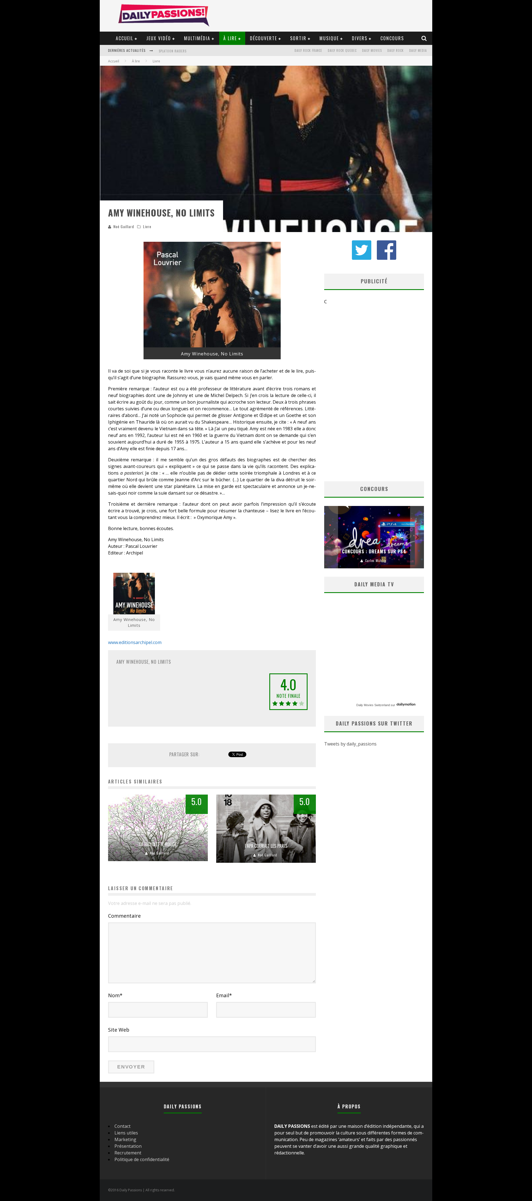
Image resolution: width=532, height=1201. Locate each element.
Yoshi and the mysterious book (184, 51)
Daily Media (418, 50)
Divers (359, 38)
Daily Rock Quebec (342, 50)
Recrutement (127, 1153)
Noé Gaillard (123, 226)
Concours (392, 38)
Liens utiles (126, 1133)
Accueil (124, 38)
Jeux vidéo (158, 38)
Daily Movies (372, 50)
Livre (147, 226)
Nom (115, 995)
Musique (329, 38)
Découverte (263, 38)
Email (224, 995)
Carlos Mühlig (375, 560)
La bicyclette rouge (158, 844)
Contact (122, 1126)
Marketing (125, 1139)
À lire (230, 38)
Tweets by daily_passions (350, 744)
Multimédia (197, 38)
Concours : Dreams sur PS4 (374, 551)
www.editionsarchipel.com (135, 642)
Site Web (118, 1029)
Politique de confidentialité (141, 1159)
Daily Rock (395, 50)
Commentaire (124, 915)
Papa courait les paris (266, 846)
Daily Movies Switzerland (373, 705)
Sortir (298, 38)
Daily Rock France (308, 50)
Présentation (128, 1146)
